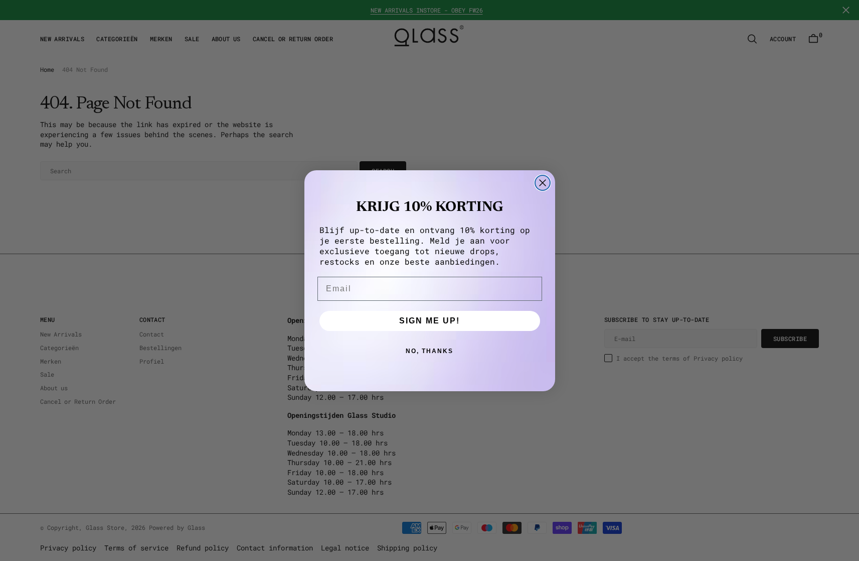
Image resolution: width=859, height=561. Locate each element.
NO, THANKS (429, 351)
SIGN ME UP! (429, 320)
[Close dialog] (542, 182)
